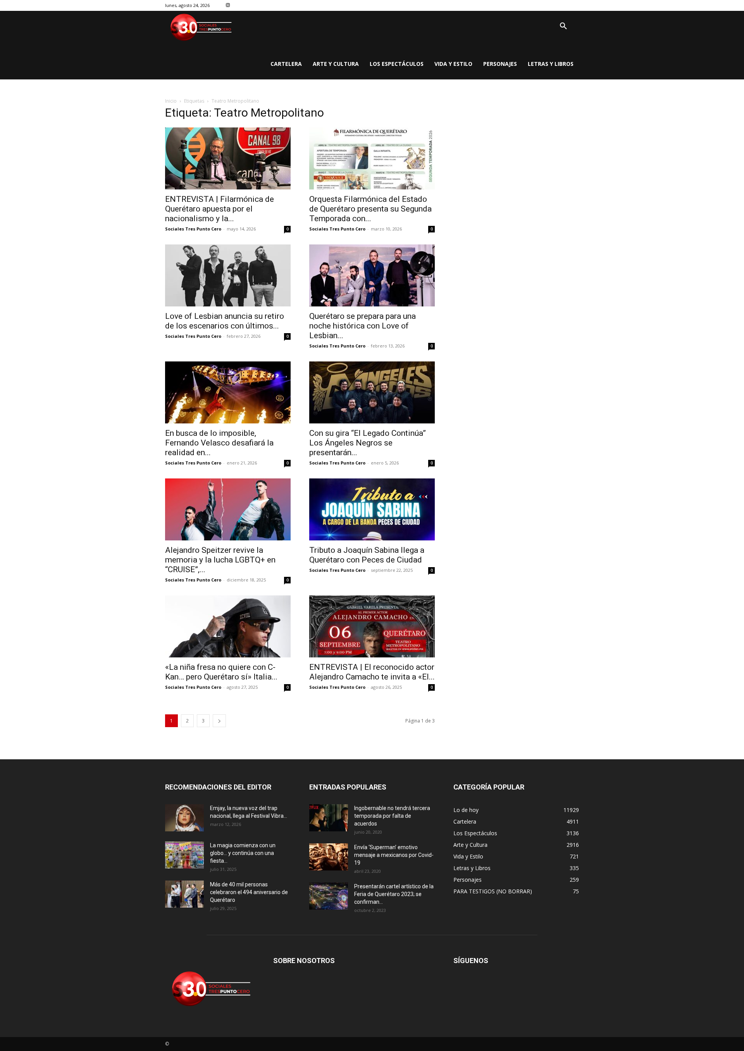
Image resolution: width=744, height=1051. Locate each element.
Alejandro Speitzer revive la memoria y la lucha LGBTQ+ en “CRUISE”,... (220, 559)
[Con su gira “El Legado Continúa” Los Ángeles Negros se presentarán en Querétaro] (372, 392)
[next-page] (219, 720)
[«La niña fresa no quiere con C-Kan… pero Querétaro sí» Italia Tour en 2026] (228, 626)
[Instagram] (228, 5)
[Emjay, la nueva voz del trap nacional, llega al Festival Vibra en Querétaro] (184, 817)
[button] (563, 26)
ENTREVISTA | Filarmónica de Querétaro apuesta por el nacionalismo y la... (219, 208)
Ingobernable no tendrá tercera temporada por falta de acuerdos (392, 816)
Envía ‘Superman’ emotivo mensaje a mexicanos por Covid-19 (394, 855)
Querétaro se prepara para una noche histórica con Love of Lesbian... (362, 325)
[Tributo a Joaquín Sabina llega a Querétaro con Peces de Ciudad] (372, 509)
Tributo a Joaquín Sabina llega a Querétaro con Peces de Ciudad (366, 554)
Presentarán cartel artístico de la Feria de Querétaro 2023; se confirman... (394, 894)
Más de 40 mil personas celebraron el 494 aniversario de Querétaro (249, 892)
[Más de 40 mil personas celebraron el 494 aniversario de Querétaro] (184, 894)
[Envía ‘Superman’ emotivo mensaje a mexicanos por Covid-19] (328, 856)
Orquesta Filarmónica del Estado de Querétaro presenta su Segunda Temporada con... (370, 208)
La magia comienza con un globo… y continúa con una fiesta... (243, 853)
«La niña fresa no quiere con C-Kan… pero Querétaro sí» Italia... (221, 671)
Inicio (171, 101)
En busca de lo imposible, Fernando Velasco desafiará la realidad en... (219, 442)
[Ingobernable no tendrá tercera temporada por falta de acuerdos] (328, 817)
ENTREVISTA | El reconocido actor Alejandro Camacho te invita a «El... (372, 671)
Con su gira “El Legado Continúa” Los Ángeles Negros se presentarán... (367, 442)
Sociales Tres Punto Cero (193, 229)
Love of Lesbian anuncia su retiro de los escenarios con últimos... (224, 320)
